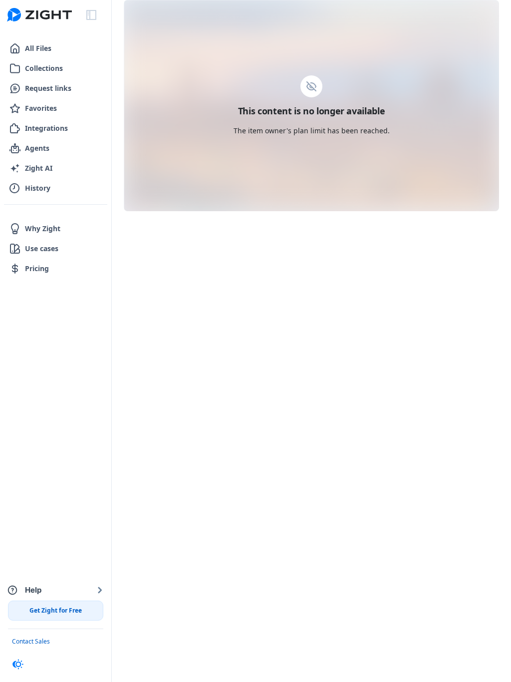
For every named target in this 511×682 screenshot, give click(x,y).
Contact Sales (31, 641)
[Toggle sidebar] (91, 15)
